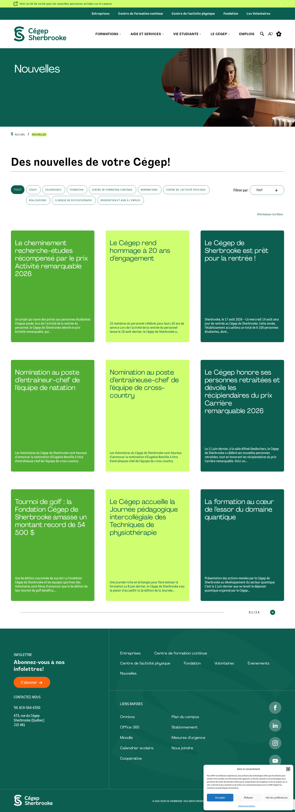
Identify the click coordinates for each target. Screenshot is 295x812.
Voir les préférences (276, 797)
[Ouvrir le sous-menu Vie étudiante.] (200, 34)
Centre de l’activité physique (193, 14)
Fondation (230, 14)
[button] (288, 769)
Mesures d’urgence (188, 737)
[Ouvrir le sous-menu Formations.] (120, 34)
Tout (18, 189)
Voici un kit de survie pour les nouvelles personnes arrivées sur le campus (65, 4)
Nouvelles (128, 673)
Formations (106, 34)
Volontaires (224, 663)
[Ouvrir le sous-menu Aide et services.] (163, 34)
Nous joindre (182, 748)
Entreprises (101, 14)
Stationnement (185, 727)
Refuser (248, 797)
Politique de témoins (246, 806)
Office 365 (129, 727)
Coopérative (131, 758)
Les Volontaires (258, 14)
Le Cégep (219, 34)
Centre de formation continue (140, 14)
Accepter (220, 797)
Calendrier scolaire (136, 748)
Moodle (126, 737)
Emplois (246, 34)
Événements (258, 663)
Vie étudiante (186, 34)
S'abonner (29, 682)
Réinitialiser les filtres (270, 214)
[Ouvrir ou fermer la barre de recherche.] (262, 34)
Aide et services (145, 34)
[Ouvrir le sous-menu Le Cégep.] (229, 34)
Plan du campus (185, 716)
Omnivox (127, 716)
